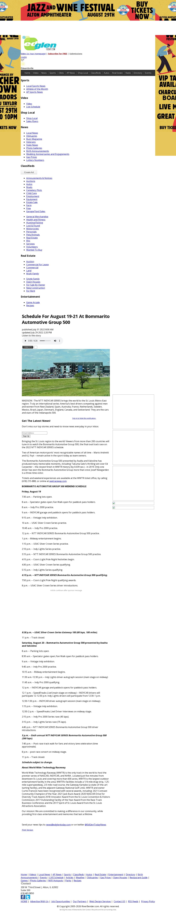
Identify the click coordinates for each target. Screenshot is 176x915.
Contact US (119, 901)
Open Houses (33, 281)
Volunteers (32, 246)
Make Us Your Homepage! (33, 53)
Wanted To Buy (34, 249)
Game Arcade (33, 302)
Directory (138, 72)
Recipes (30, 305)
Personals (31, 231)
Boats (29, 187)
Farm (28, 205)
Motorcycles (32, 228)
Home (27, 72)
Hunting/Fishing (34, 222)
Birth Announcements (37, 151)
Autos (106, 72)
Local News (32, 132)
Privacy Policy (148, 901)
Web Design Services (100, 901)
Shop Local (83, 72)
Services (30, 243)
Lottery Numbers (35, 160)
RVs (28, 240)
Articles (69, 877)
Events (148, 72)
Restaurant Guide (139, 877)
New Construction (35, 287)
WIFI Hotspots (55, 880)
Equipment (31, 199)
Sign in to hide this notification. (84, 418)
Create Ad (29, 172)
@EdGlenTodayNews (95, 824)
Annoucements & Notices (39, 178)
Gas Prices (31, 157)
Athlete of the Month (37, 89)
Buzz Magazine (34, 139)
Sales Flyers (32, 121)
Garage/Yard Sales (35, 211)
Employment (32, 196)
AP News (71, 72)
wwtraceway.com (58, 481)
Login (24, 57)
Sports (53, 72)
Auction (30, 261)
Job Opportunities (60, 901)
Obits (61, 72)
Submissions (75, 53)
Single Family (33, 278)
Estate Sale (32, 202)
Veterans (31, 142)
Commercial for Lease (37, 264)
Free (28, 208)
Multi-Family (32, 273)
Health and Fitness (35, 219)
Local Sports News (35, 85)
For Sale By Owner (35, 284)
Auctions (30, 181)
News (44, 72)
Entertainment (115, 874)
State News (32, 145)
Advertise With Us (39, 901)
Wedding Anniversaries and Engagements (47, 154)
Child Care (31, 193)
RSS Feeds (133, 901)
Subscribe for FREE (57, 53)
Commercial (32, 267)
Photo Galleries (34, 148)
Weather (80, 877)
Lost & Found (33, 225)
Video (35, 72)
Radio (128, 72)
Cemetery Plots (34, 190)
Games (24, 880)
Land (28, 270)
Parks (68, 880)
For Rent (30, 290)
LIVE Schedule (56, 877)
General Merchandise (37, 216)
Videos (32, 874)
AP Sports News (34, 92)
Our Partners (79, 901)
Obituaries (31, 135)
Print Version (27, 830)
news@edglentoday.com (58, 824)
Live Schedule (33, 106)
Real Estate (117, 72)
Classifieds (96, 72)
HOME (24, 901)
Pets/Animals (33, 234)
